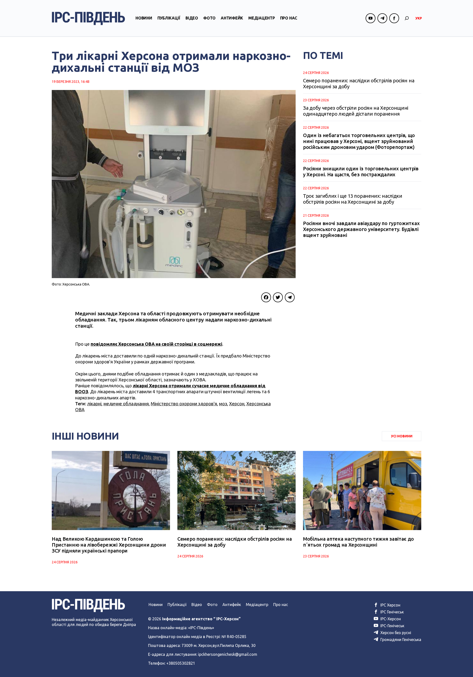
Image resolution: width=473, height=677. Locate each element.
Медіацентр (261, 18)
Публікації (169, 18)
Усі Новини (401, 436)
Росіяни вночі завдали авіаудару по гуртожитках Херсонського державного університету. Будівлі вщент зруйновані (361, 229)
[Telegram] (290, 297)
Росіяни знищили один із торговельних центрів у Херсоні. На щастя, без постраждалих (361, 171)
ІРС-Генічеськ (391, 626)
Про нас (288, 18)
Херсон (236, 403)
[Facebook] (266, 297)
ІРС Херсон (389, 605)
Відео (192, 18)
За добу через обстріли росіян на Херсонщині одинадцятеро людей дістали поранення (355, 111)
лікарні (94, 403)
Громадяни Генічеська (400, 639)
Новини (143, 18)
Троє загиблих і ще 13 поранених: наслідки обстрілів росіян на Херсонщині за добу (352, 199)
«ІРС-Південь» (201, 627)
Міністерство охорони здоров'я (184, 403)
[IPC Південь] (88, 18)
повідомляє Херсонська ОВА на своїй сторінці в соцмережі (156, 343)
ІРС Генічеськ (391, 612)
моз (223, 403)
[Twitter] (278, 297)
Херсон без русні (395, 632)
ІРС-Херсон (390, 619)
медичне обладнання (126, 403)
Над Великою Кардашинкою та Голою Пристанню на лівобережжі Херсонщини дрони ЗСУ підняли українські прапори (109, 544)
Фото (209, 18)
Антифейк (232, 18)
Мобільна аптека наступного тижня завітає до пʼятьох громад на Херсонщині (358, 542)
